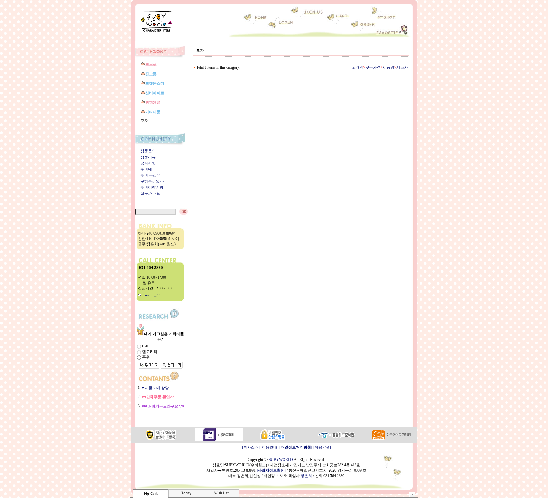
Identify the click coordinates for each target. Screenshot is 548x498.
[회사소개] (251, 447)
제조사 (402, 67)
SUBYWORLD (281, 459)
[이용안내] (269, 447)
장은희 (306, 476)
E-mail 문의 (151, 295)
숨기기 (412, 494)
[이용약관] (322, 447)
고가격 (357, 67)
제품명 (388, 67)
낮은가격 (373, 67)
